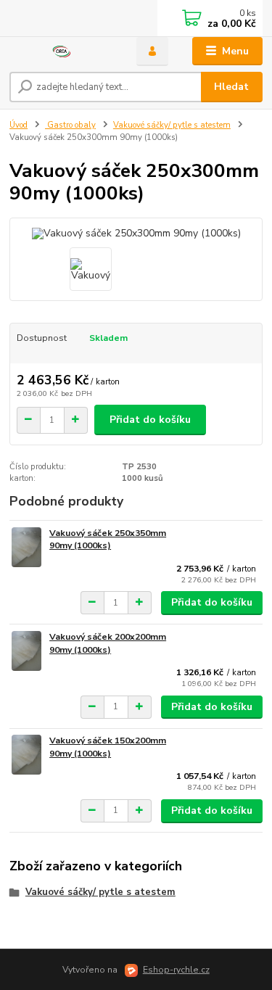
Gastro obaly (70, 125)
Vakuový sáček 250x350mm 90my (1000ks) (107, 539)
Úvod (18, 125)
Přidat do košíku (150, 419)
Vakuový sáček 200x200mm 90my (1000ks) (107, 643)
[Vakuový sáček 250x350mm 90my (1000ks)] (26, 547)
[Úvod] (62, 51)
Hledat (231, 87)
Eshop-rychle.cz (176, 969)
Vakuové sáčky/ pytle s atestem (172, 125)
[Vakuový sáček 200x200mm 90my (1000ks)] (26, 651)
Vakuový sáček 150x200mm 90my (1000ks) (107, 747)
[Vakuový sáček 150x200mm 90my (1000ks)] (26, 755)
